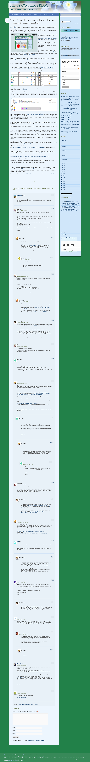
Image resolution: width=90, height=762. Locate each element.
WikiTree (70, 251)
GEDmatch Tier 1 (74, 117)
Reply (53, 194)
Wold (76, 131)
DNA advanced (29, 14)
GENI (67, 121)
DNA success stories (74, 109)
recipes (69, 127)
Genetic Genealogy (33, 173)
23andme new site (71, 96)
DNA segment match (72, 108)
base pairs (14, 115)
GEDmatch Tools (66, 120)
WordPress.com (24, 754)
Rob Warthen (19, 195)
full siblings (69, 115)
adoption (66, 98)
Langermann (77, 122)
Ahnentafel (63, 99)
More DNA (23, 14)
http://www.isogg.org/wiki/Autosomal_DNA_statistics (30, 566)
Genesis (77, 120)
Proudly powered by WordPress (9, 754)
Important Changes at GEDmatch (71, 207)
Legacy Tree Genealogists (12, 760)
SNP (67, 128)
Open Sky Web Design (36, 754)
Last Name (64, 76)
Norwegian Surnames (76, 125)
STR (68, 128)
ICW (70, 122)
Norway (62, 125)
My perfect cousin (71, 124)
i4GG (68, 122)
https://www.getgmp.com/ (21, 697)
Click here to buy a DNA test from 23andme (71, 37)
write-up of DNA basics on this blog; (27, 143)
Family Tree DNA (31, 54)
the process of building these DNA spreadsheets (24, 59)
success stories (73, 128)
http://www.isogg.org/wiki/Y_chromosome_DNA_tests (37, 505)
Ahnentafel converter (68, 99)
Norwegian (70, 125)
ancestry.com (42, 173)
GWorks (77, 121)
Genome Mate (29, 158)
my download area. (25, 89)
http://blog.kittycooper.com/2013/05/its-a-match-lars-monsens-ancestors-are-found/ (32, 533)
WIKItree (73, 131)
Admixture (77, 96)
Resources (45, 14)
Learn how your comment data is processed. (36, 740)
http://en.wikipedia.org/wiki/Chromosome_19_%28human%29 (28, 403)
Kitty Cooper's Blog (29, 5)
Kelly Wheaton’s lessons (34, 245)
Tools (40, 14)
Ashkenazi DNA (68, 104)
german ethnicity (73, 121)
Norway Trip (66, 125)
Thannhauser (63, 130)
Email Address (70, 66)
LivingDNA (38, 757)
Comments (63, 234)
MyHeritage (42, 756)
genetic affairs (63, 121)
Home (11, 14)
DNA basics (16, 14)
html (64, 82)
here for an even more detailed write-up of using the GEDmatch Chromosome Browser (29, 147)
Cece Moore (71, 105)
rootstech (72, 127)
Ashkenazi (63, 104)
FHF (67, 115)
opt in (66, 127)
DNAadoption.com (44, 152)
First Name (64, 71)
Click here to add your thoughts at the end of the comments (24, 192)
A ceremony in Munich (66, 142)
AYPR (78, 104)
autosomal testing (74, 104)
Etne (70, 113)
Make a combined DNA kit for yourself (72, 201)
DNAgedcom (73, 112)
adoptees (63, 98)
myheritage (76, 124)
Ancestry (73, 99)
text (64, 84)
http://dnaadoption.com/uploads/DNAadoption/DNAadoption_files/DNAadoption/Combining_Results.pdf (29, 156)
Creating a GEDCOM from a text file (72, 204)
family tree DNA (75, 113)
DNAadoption (63, 112)
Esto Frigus (67, 113)
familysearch (63, 115)
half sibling (62, 122)
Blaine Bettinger (64, 105)
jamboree (73, 122)
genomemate (34, 247)
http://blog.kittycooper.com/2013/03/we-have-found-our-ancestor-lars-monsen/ (31, 531)
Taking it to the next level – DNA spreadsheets (31, 168)
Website (14, 733)
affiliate (65, 55)
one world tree (63, 127)
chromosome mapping (48, 173)
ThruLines (67, 130)
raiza (18, 541)
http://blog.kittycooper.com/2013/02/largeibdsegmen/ (26, 388)
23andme (25, 54)
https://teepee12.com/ (21, 677)
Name (14, 727)
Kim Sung (62, 213)
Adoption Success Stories (73, 98)
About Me (51, 14)
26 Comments (12, 176)
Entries (63, 232)
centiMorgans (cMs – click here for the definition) (34, 114)
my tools (52, 51)
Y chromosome (69, 132)
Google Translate (77, 23)
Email (14, 730)
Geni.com (69, 121)
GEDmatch (28, 173)
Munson (66, 124)
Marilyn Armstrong (20, 663)
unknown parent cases (66, 131)
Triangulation (72, 130)
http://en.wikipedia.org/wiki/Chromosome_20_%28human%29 (28, 398)
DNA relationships (65, 108)
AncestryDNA (71, 103)
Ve (70, 131)
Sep (7, 20)
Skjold (65, 128)
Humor (66, 122)
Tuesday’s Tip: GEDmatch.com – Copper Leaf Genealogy (28, 704)
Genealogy (36, 14)
